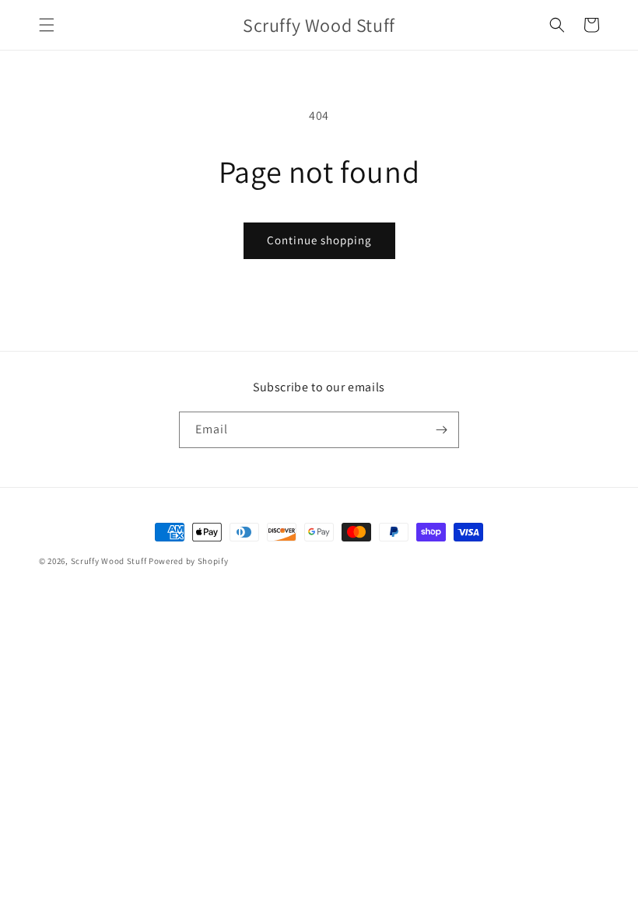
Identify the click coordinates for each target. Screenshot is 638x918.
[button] (47, 25)
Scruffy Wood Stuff (109, 560)
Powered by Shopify (189, 560)
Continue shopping (319, 240)
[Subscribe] (441, 430)
